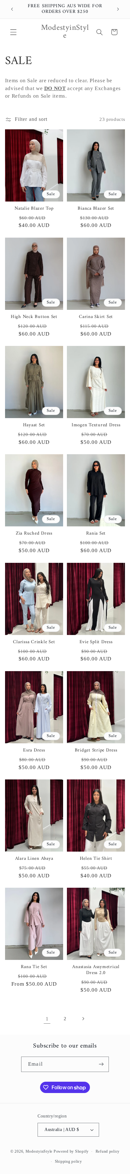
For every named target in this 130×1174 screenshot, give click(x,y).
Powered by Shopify (71, 1151)
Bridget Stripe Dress (96, 751)
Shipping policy (68, 1161)
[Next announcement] (118, 9)
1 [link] (47, 1018)
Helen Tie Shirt (96, 859)
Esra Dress (34, 751)
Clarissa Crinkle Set (34, 642)
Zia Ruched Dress (34, 534)
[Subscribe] (101, 1064)
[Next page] (83, 1018)
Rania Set (96, 534)
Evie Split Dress (96, 642)
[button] (13, 32)
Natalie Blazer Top (34, 209)
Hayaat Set (34, 425)
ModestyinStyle (39, 1151)
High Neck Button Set (34, 317)
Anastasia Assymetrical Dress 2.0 (96, 970)
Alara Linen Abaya (34, 859)
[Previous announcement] (12, 9)
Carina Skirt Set (96, 317)
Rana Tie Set (34, 967)
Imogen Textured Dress (96, 425)
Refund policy (108, 1151)
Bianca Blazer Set (96, 209)
